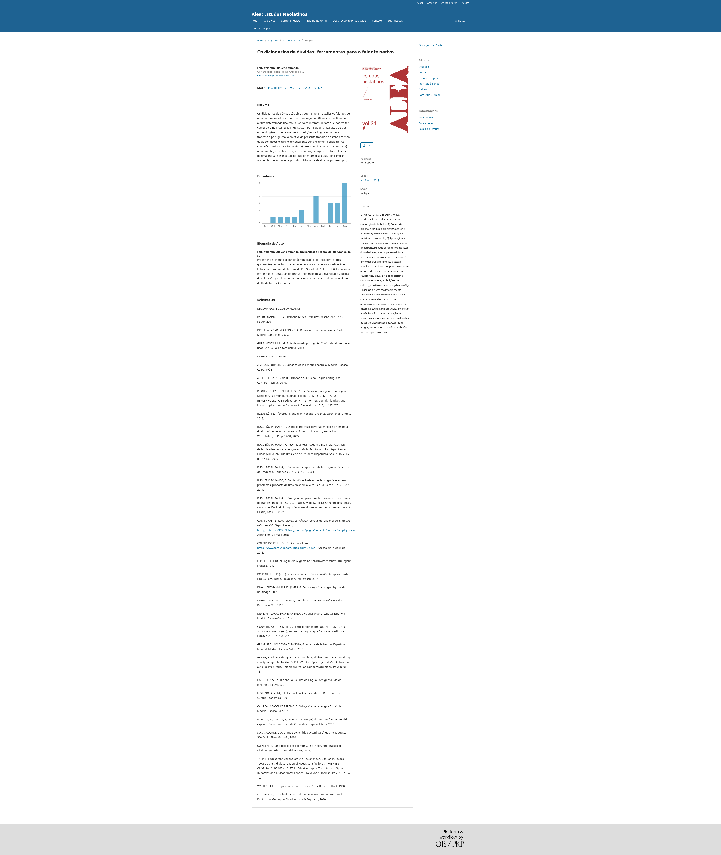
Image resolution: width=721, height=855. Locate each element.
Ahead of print (263, 28)
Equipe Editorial (317, 20)
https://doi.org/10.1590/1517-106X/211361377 (293, 88)
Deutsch (424, 67)
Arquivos (269, 20)
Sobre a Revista (291, 20)
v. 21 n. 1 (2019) (291, 40)
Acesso (465, 3)
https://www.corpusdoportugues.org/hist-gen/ (287, 548)
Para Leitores (426, 117)
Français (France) (429, 83)
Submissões (395, 20)
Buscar (462, 20)
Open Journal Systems (432, 45)
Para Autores (426, 123)
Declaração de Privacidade (349, 20)
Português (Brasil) (430, 95)
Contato (377, 20)
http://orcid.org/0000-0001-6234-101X (275, 75)
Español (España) (429, 78)
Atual (255, 20)
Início (260, 40)
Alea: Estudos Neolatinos (279, 14)
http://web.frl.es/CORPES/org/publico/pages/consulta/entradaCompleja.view (306, 530)
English (423, 72)
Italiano (423, 89)
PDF (368, 145)
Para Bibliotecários (429, 128)
